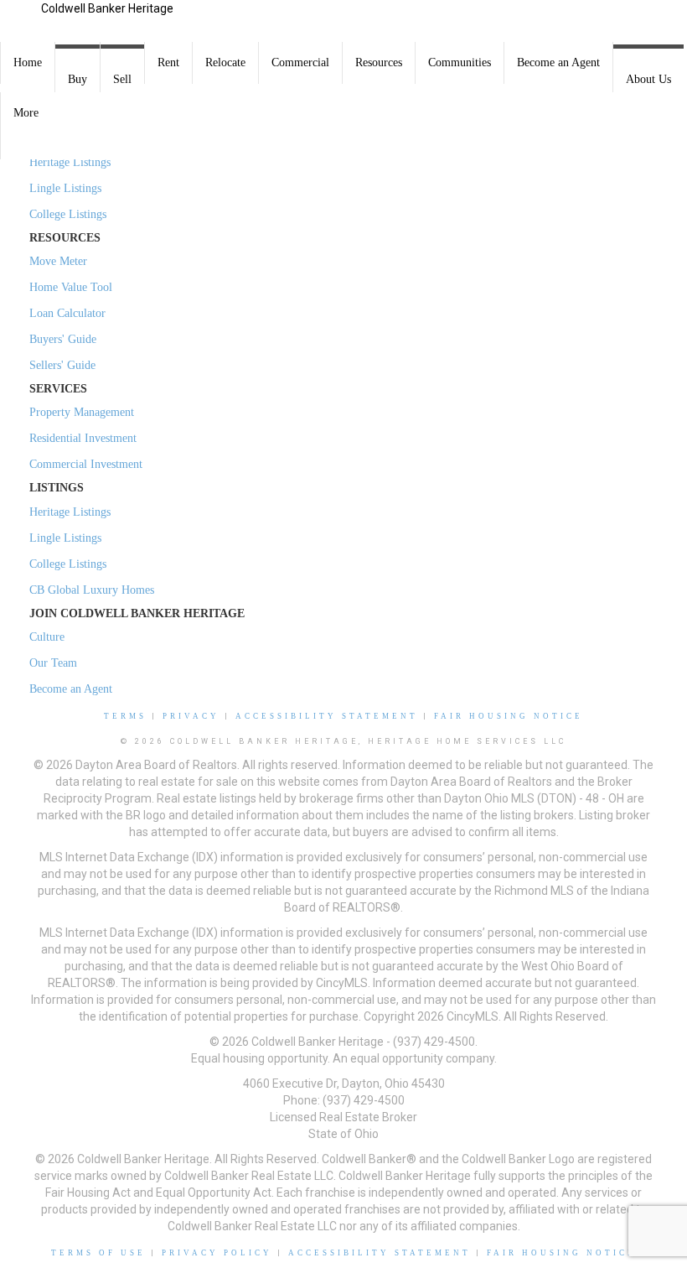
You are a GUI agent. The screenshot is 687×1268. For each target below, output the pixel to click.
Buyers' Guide (62, 339)
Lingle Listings (65, 188)
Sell (122, 79)
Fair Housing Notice (508, 716)
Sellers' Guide (62, 365)
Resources (378, 62)
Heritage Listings (70, 162)
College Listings (67, 214)
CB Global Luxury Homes (91, 590)
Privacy (191, 716)
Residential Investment (83, 438)
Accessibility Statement (326, 716)
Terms (125, 716)
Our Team (53, 663)
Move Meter (58, 261)
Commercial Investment (85, 464)
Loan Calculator (67, 313)
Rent (168, 62)
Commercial (300, 62)
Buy (77, 79)
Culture (47, 637)
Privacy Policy (217, 1253)
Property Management (81, 412)
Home (27, 62)
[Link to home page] (20, 21)
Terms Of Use (98, 1253)
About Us (648, 79)
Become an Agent (558, 62)
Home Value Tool (70, 287)
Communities (459, 62)
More (26, 113)
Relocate (225, 62)
